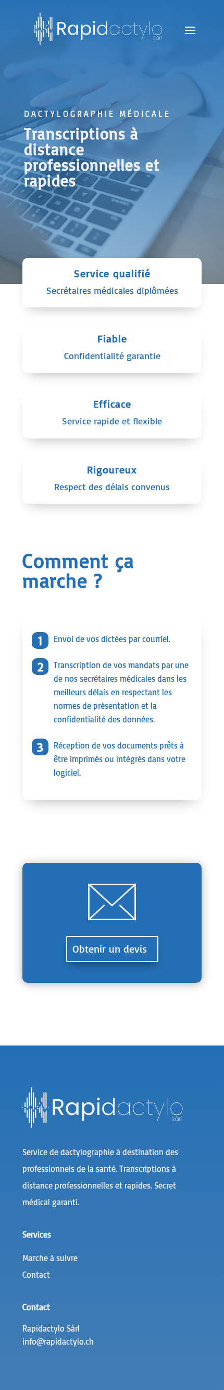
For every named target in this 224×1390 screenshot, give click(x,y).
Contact (36, 1274)
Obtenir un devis (109, 948)
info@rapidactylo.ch (58, 1341)
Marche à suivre (50, 1258)
